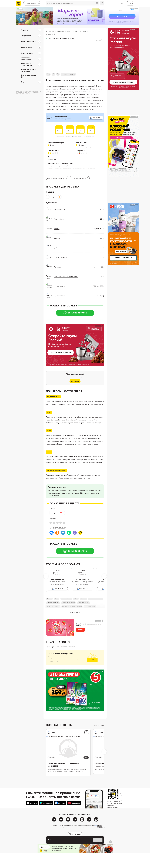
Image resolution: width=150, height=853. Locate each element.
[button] (46, 576)
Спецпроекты (26, 36)
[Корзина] (122, 3)
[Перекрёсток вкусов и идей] (39, 64)
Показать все (75, 612)
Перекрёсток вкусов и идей (26, 64)
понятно (97, 840)
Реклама (98, 40)
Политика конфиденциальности (68, 825)
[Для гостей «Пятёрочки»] (39, 59)
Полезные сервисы (28, 41)
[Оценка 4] (60, 522)
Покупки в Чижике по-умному (28, 70)
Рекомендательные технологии (72, 828)
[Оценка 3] (57, 522)
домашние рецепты (95, 599)
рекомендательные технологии (75, 840)
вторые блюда (66, 599)
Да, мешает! (75, 381)
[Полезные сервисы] (39, 41)
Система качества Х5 (28, 76)
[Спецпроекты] (39, 35)
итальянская (52, 159)
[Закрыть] (104, 825)
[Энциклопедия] (39, 53)
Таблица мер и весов (78, 178)
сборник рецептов (68, 603)
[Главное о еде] (39, 47)
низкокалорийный (53, 603)
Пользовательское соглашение (88, 825)
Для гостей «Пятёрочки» (26, 59)
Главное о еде (26, 47)
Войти (92, 660)
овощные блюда (83, 603)
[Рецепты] (39, 30)
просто (83, 599)
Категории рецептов (89, 828)
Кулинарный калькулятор (56, 178)
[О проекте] (39, 82)
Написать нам (76, 834)
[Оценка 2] (54, 522)
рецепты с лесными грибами (72, 606)
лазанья (49, 599)
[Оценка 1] (50, 522)
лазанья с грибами (53, 606)
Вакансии (58, 828)
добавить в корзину (77, 313)
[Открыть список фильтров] (96, 3)
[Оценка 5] (64, 522)
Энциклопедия (27, 53)
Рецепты (24, 30)
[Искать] (102, 3)
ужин (56, 599)
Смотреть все (99, 725)
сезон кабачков (90, 606)
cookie (90, 840)
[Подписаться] (86, 732)
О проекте (25, 82)
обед (76, 599)
